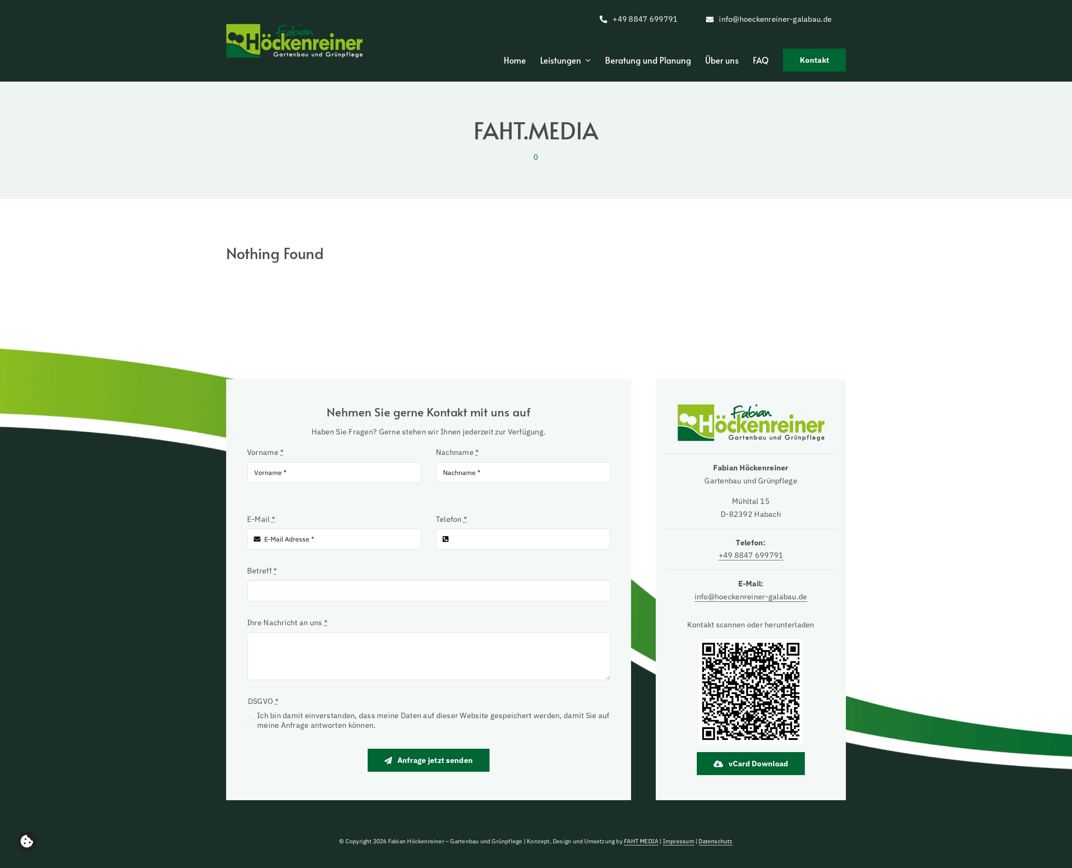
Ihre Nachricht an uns (287, 622)
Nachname (457, 452)
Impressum (678, 841)
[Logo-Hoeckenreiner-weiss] (294, 27)
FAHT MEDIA (641, 841)
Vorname (265, 452)
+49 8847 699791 (751, 555)
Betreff (262, 570)
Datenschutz (715, 841)
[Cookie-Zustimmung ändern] (27, 841)
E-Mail (261, 519)
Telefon (451, 519)
